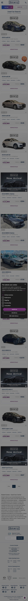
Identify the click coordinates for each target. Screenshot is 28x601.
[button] (14, 316)
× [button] (25, 284)
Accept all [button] (14, 309)
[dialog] (14, 300)
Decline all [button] (14, 312)
